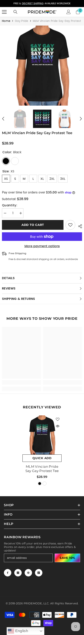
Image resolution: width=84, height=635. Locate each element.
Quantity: (9, 205)
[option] (42, 3)
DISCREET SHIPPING (33, 3)
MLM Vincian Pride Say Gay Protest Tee (42, 469)
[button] (3, 119)
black (40, 483)
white (44, 483)
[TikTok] (38, 572)
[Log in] (68, 12)
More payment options (42, 246)
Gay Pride (21, 21)
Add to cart (32, 225)
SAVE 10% (67, 558)
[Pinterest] (28, 572)
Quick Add (42, 458)
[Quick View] (58, 426)
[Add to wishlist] (70, 225)
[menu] (4, 12)
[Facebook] (7, 572)
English (21, 631)
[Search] (15, 12)
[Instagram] (18, 572)
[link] (21, 382)
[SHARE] (78, 226)
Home (6, 21)
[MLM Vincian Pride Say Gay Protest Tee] (42, 434)
